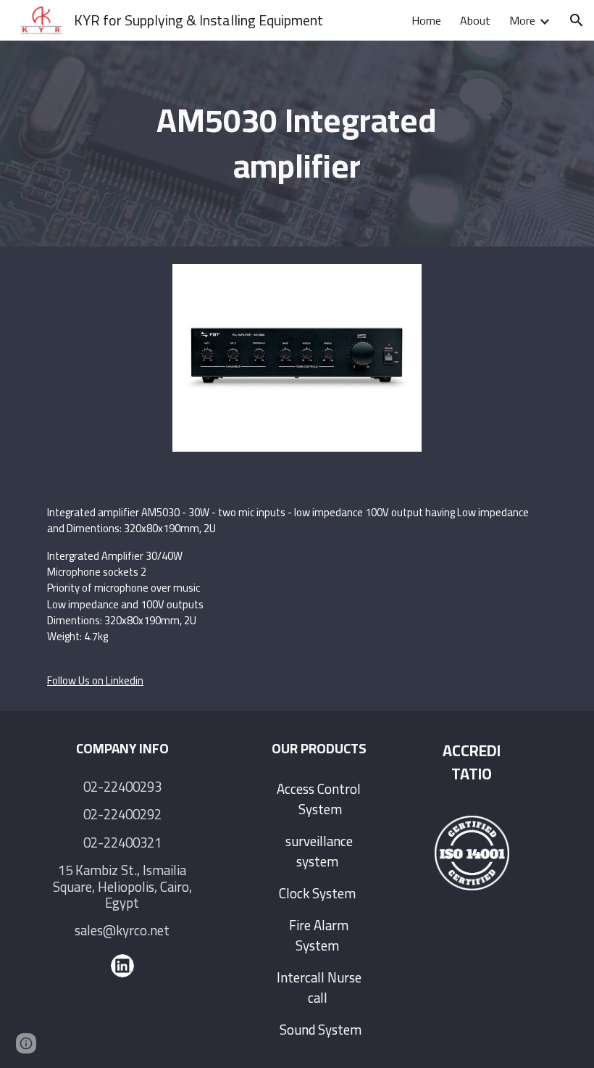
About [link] (475, 20)
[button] (576, 20)
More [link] (522, 20)
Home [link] (426, 20)
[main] (297, 143)
